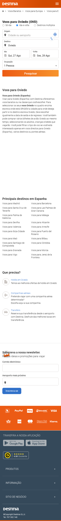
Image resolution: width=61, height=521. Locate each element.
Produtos (12, 468)
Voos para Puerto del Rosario (41, 232)
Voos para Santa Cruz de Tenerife (14, 209)
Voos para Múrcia (39, 250)
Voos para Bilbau (39, 238)
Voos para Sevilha (11, 222)
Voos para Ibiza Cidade (13, 231)
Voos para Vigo (9, 254)
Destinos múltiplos (46, 25)
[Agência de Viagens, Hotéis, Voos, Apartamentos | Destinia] (10, 4)
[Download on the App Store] (37, 444)
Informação (13, 482)
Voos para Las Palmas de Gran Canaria (43, 209)
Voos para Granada (11, 250)
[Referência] (55, 34)
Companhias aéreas (20, 293)
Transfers (15, 310)
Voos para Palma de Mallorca (12, 216)
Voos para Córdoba (40, 243)
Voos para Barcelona (41, 203)
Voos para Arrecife (40, 227)
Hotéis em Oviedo (19, 280)
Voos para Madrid (11, 203)
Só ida (8, 25)
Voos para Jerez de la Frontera (41, 256)
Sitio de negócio (16, 496)
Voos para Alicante (40, 222)
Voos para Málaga (40, 215)
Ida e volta (24, 25)
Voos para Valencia (11, 227)
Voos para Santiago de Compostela (13, 244)
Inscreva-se (12, 390)
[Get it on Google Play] (14, 444)
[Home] (3, 11)
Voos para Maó (9, 238)
